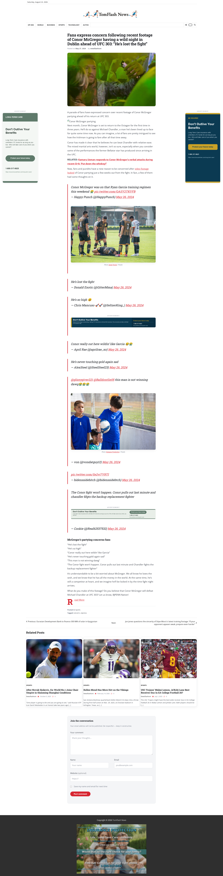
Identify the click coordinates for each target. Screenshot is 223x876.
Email (116, 760)
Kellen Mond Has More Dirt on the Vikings (106, 689)
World (40, 25)
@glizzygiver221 (82, 380)
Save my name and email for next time (90, 786)
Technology (73, 25)
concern (77, 613)
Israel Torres (113, 265)
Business (51, 25)
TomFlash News (119, 820)
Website (78, 773)
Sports (62, 25)
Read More (79, 599)
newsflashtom (95, 48)
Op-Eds (31, 25)
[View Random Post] (186, 25)
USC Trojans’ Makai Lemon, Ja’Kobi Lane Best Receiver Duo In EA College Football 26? (165, 691)
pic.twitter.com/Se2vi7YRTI (90, 474)
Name (72, 760)
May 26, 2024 (125, 197)
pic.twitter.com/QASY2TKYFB (114, 191)
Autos (86, 25)
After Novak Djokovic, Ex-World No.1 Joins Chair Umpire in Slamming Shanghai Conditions (52, 691)
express (84, 613)
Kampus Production (112, 452)
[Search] (194, 25)
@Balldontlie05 (103, 380)
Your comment (76, 732)
